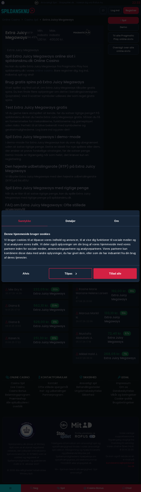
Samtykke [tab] (24, 220)
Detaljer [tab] (71, 220)
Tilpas (68, 273)
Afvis (26, 273)
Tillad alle (115, 273)
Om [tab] (116, 220)
